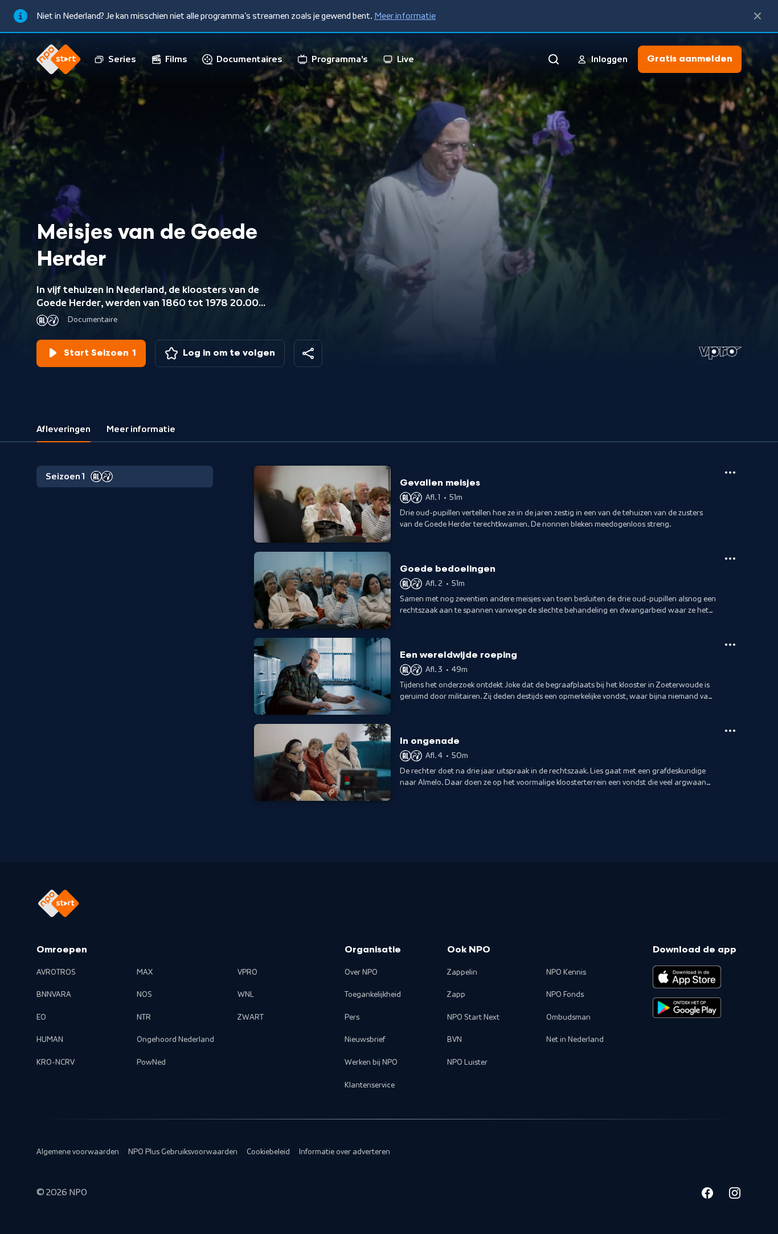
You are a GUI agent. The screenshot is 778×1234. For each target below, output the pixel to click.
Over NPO (361, 972)
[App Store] (687, 977)
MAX (145, 972)
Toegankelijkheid (373, 995)
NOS (144, 995)
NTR (144, 1017)
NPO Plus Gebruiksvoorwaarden (183, 1152)
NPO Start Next (473, 1017)
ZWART (251, 1017)
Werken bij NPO (371, 1062)
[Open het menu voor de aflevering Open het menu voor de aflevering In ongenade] (730, 731)
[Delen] (308, 353)
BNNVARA (53, 995)
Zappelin (462, 972)
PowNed (151, 1062)
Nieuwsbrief (365, 1040)
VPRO (247, 972)
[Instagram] (735, 1194)
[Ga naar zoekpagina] (553, 59)
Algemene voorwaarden (77, 1152)
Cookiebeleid (268, 1152)
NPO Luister (467, 1062)
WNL (246, 995)
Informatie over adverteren (344, 1152)
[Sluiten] (757, 16)
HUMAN (49, 1040)
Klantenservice (370, 1085)
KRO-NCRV (55, 1062)
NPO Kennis (566, 972)
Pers (352, 1017)
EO (41, 1017)
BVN (454, 1040)
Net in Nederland (575, 1040)
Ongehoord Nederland (175, 1040)
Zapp (456, 995)
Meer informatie (405, 16)
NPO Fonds (565, 995)
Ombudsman (568, 1017)
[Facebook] (707, 1194)
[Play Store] (687, 1007)
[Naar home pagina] (58, 59)
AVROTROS (56, 972)
